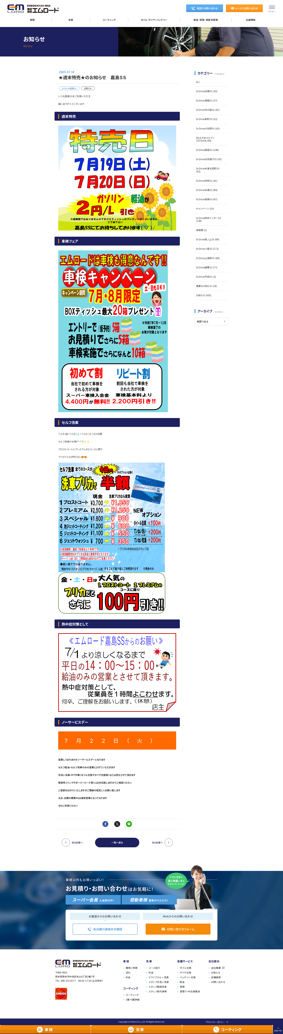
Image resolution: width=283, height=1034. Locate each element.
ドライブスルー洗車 (159, 977)
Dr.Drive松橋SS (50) (206, 91)
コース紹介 (154, 968)
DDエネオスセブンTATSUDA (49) (205, 139)
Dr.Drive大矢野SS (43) (208, 128)
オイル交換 (185, 968)
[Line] (129, 824)
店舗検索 (216, 977)
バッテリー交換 (188, 977)
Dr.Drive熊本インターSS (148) (208, 219)
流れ (128, 972)
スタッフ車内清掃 (158, 991)
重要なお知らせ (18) (206, 286)
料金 (128, 977)
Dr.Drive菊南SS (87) (206, 199)
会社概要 (216, 968)
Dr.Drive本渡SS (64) (206, 190)
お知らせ (215, 972)
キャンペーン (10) (205, 208)
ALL (198, 82)
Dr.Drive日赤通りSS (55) (209, 159)
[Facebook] (105, 824)
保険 (182, 986)
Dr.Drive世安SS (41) (206, 180)
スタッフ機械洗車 (158, 986)
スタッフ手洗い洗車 (159, 982)
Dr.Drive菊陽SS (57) (206, 100)
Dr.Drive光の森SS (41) (208, 109)
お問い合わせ (218, 982)
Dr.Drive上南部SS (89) (208, 258)
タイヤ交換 (185, 972)
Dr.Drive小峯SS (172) (207, 248)
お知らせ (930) (203, 295)
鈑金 (182, 982)
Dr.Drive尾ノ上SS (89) (207, 239)
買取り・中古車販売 (190, 991)
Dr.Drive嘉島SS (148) (207, 150)
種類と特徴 (132, 968)
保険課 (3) (201, 230)
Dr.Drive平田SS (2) (206, 276)
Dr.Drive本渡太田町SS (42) (207, 170)
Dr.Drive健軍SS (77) (206, 267)
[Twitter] (117, 824)
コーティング (132, 995)
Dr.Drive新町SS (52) (206, 119)
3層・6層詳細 (132, 999)
